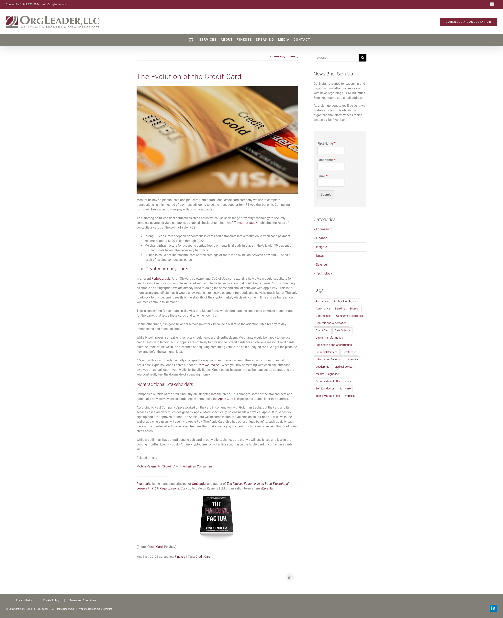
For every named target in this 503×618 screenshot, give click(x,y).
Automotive (323, 308)
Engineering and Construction (334, 345)
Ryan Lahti (144, 484)
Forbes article (161, 278)
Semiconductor (325, 388)
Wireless (350, 396)
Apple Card (225, 399)
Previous (279, 57)
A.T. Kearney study (244, 223)
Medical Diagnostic (327, 374)
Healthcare (349, 352)
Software (345, 388)
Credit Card (155, 547)
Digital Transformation (329, 337)
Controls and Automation (331, 323)
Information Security (328, 359)
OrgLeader (199, 484)
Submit (326, 194)
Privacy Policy (24, 600)
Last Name (326, 160)
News (320, 256)
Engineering (324, 229)
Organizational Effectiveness (333, 381)
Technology (324, 273)
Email (323, 176)
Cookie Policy (51, 600)
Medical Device (343, 366)
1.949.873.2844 (30, 4)
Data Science (342, 330)
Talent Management (328, 396)
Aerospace (322, 301)
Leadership (322, 366)
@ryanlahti (268, 488)
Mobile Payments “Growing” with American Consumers (175, 466)
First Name (326, 143)
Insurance (352, 359)
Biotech (354, 308)
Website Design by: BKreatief (95, 608)
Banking (340, 308)
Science (321, 264)
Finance (180, 556)
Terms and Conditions (83, 600)
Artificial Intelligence (346, 301)
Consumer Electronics (349, 316)
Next (291, 57)
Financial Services (326, 352)
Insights (321, 247)
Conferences (323, 316)
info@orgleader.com (55, 4)
